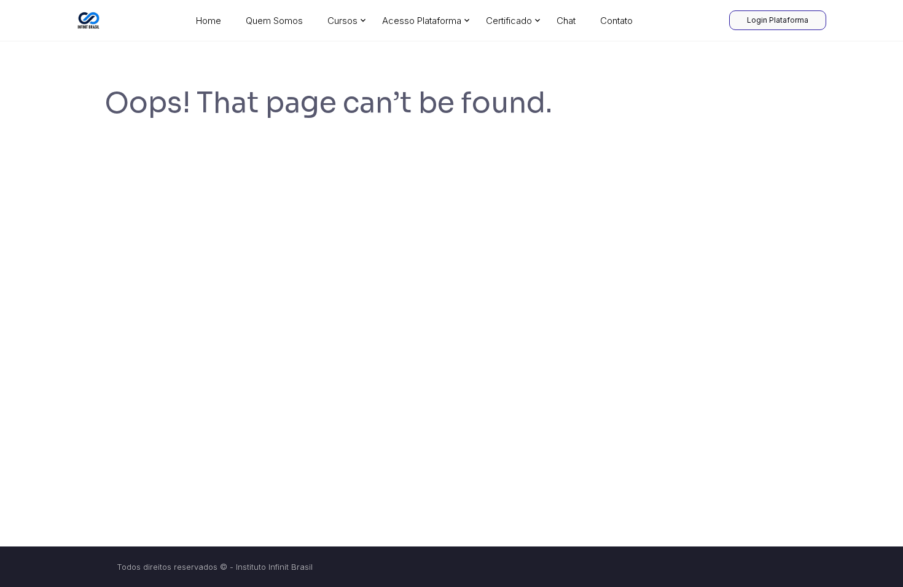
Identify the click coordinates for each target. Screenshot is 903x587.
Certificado (509, 20)
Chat (566, 20)
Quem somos (274, 20)
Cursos (342, 20)
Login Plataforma (777, 20)
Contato (616, 20)
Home (208, 20)
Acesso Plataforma (421, 20)
